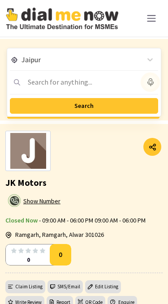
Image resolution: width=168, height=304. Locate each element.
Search (84, 106)
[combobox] (22, 59)
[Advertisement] (84, 281)
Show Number (41, 201)
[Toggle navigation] (151, 18)
